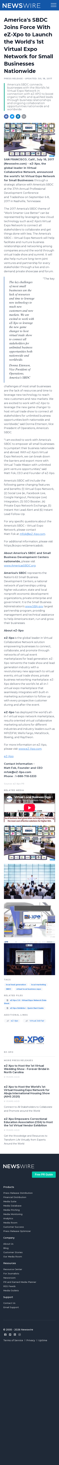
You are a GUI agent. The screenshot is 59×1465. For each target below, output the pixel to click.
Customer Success (13, 1227)
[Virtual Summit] (29, 881)
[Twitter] (10, 1334)
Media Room (10, 1222)
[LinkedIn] (15, 1334)
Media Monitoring (12, 1214)
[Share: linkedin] (18, 116)
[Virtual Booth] (29, 919)
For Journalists (11, 1273)
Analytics (8, 1218)
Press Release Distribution (18, 1193)
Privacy (30, 1340)
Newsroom (9, 1277)
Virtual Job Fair (36, 1021)
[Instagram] (20, 1334)
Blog (6, 1248)
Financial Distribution (14, 1197)
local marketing (38, 985)
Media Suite (9, 1201)
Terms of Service (13, 1340)
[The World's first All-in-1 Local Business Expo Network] (29, 155)
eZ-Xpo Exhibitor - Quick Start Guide (27, 1008)
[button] (53, 5)
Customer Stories (13, 1252)
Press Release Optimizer (17, 1231)
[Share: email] (24, 116)
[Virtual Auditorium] (29, 958)
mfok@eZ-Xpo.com (32, 534)
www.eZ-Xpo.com (30, 748)
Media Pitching (11, 1210)
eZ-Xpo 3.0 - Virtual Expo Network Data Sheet (25, 1002)
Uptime (42, 1340)
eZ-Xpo (9, 756)
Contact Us (9, 1303)
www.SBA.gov (34, 606)
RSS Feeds (9, 1286)
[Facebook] (5, 1334)
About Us (8, 1244)
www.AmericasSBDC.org (20, 565)
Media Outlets (11, 1290)
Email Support (11, 1307)
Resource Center (12, 1269)
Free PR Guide (44, 1174)
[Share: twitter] (12, 116)
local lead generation (16, 985)
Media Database (12, 1205)
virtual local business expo (28, 989)
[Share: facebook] (6, 116)
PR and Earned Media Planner (19, 1282)
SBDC (8, 989)
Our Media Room (12, 1256)
